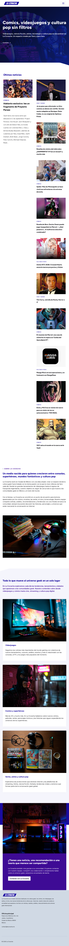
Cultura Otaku (42, 261)
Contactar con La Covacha (19, 878)
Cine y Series (41, 103)
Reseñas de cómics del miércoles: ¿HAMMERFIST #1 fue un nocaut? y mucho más (50, 151)
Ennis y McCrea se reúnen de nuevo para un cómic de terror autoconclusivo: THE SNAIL (50, 410)
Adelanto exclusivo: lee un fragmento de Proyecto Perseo (16, 106)
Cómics (6, 100)
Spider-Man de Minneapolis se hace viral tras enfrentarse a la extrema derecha (50, 189)
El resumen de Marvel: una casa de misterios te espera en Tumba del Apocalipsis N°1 (49, 337)
